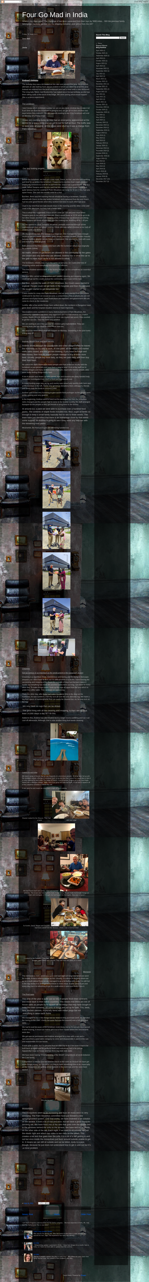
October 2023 (100, 61)
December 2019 (101, 125)
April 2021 (99, 99)
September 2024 (101, 56)
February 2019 (101, 143)
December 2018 (101, 148)
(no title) (36, 1243)
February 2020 (101, 122)
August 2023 (100, 63)
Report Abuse (101, 46)
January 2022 (100, 81)
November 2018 (101, 151)
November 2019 (101, 127)
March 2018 (100, 171)
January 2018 (100, 176)
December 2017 (101, 179)
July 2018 (99, 161)
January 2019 (100, 145)
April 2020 (99, 120)
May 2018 (99, 166)
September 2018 (101, 156)
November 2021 (101, 84)
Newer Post (27, 1214)
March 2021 (100, 102)
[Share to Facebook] (46, 1203)
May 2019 (99, 138)
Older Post (86, 1214)
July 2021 (99, 94)
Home (57, 1214)
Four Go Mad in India (55, 15)
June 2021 (99, 97)
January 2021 (100, 104)
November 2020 (101, 107)
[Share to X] (44, 1203)
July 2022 (99, 74)
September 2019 (101, 130)
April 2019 (99, 140)
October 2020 (100, 109)
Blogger (83, 1275)
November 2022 (101, 68)
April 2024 (99, 58)
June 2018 (99, 163)
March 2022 (100, 79)
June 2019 (99, 135)
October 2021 (100, 86)
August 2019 (100, 133)
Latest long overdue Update (43, 1231)
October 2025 (100, 53)
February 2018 (101, 174)
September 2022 (101, 71)
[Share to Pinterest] (48, 1203)
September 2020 (101, 112)
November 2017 (101, 181)
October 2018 (100, 153)
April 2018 (99, 169)
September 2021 (101, 89)
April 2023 (99, 66)
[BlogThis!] (41, 1203)
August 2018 (100, 158)
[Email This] (39, 1203)
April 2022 (99, 76)
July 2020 (99, 115)
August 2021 (100, 91)
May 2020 (99, 117)
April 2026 (99, 50)
